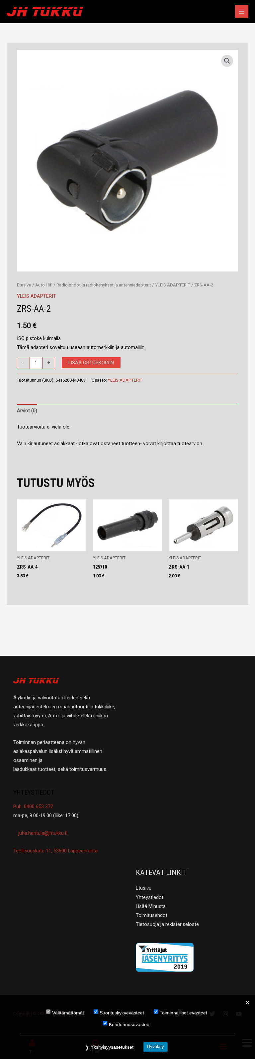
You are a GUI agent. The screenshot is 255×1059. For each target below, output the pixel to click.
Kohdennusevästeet (130, 1024)
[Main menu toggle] (241, 11)
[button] (227, 61)
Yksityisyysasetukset (112, 1047)
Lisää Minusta (151, 906)
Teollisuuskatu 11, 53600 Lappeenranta (55, 851)
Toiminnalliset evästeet (183, 1012)
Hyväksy (155, 1046)
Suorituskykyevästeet (122, 1012)
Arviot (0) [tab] (27, 411)
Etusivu (24, 284)
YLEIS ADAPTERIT (172, 284)
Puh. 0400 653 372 (33, 806)
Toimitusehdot (151, 915)
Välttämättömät (68, 1012)
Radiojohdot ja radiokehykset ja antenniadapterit (103, 284)
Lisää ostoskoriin (91, 363)
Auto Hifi (43, 284)
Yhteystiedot (149, 897)
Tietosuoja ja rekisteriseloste (167, 924)
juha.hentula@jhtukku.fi (42, 833)
